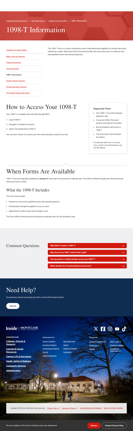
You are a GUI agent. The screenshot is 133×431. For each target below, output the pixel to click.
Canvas (92, 349)
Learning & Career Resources (16, 21)
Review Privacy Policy (114, 425)
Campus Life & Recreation (18, 356)
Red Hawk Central (37, 21)
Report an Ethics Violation (113, 408)
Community (67, 352)
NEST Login (114, 342)
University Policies (68, 408)
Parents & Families (70, 349)
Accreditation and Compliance (91, 408)
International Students (51, 349)
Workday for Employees (114, 350)
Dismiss (94, 425)
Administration (13, 370)
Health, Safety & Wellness (18, 361)
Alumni (65, 345)
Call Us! (13, 306)
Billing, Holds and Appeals (15, 57)
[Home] (22, 328)
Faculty (45, 352)
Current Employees (50, 356)
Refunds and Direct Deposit (16, 87)
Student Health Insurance (15, 81)
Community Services (16, 366)
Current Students (49, 341)
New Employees (69, 341)
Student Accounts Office (58, 21)
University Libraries (117, 345)
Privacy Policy (52, 408)
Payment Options (12, 69)
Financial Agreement (13, 63)
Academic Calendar (96, 342)
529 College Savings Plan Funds (18, 93)
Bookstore (93, 346)
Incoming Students (50, 345)
